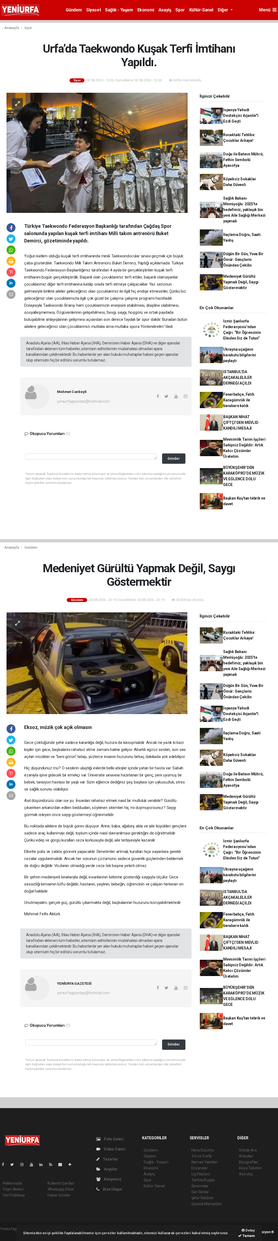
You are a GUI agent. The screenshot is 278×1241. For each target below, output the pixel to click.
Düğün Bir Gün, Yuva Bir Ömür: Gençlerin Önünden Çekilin (243, 259)
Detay (250, 1230)
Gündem (74, 9)
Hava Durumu (202, 1150)
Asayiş (165, 9)
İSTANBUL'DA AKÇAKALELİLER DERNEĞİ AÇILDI (237, 377)
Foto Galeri (113, 1139)
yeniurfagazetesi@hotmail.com (83, 401)
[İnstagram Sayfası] (24, 1164)
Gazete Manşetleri (206, 1204)
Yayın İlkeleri (13, 1189)
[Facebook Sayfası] (5, 1164)
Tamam (248, 1236)
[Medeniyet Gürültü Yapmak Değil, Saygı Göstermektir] (97, 663)
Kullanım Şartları (61, 1183)
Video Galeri (114, 1149)
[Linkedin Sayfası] (43, 1164)
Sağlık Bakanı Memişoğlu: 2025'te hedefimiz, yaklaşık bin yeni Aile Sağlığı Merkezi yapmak (244, 209)
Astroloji (245, 1174)
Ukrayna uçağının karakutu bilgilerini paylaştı (239, 355)
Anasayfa (12, 28)
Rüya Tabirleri (250, 1168)
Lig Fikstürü (200, 1174)
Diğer (223, 9)
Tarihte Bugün (203, 1180)
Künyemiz (112, 1179)
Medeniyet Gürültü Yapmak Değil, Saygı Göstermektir (240, 282)
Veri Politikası (14, 1195)
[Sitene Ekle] (72, 1164)
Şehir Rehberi (202, 1198)
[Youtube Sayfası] (33, 1164)
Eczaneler (199, 1168)
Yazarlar (110, 1159)
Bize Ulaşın (112, 1189)
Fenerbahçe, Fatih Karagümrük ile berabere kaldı (238, 400)
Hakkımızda (12, 1183)
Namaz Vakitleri (204, 1162)
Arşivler (110, 1169)
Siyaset (93, 9)
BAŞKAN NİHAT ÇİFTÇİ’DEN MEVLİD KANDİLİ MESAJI (240, 422)
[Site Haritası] (62, 1164)
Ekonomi (145, 9)
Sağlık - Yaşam (119, 9)
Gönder (174, 458)
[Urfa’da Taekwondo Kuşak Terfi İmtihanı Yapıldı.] (97, 152)
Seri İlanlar (200, 1192)
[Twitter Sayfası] (14, 1164)
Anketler (246, 1156)
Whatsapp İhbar (61, 1189)
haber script (10, 1234)
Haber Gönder (59, 1195)
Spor (180, 9)
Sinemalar (199, 1186)
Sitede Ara (248, 1150)
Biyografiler (248, 1162)
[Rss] (52, 1164)
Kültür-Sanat (201, 9)
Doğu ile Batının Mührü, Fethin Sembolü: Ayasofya (243, 160)
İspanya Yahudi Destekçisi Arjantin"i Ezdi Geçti (240, 115)
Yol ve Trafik (201, 1156)
